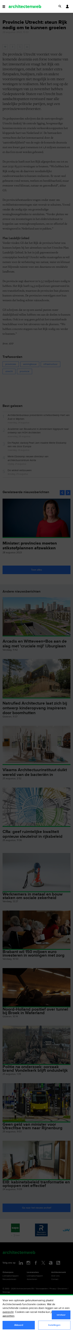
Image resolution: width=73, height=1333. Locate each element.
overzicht (8, 1312)
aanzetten (8, 1316)
